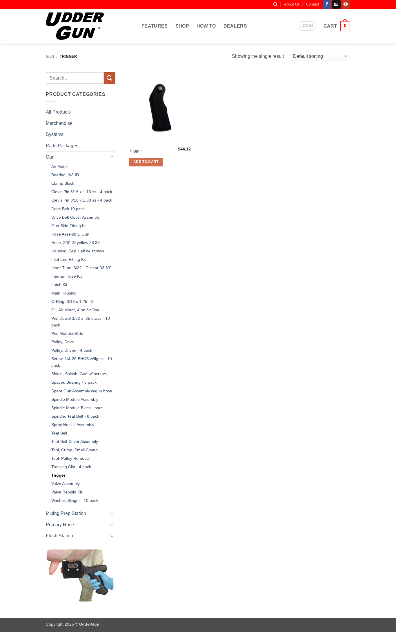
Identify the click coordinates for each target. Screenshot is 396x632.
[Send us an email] (336, 4)
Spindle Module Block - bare (77, 407)
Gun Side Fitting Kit (69, 225)
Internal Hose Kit (66, 276)
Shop (182, 26)
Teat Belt (59, 433)
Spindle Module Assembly (74, 399)
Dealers (235, 26)
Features (154, 26)
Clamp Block (62, 183)
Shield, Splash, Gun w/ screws (79, 373)
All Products (58, 111)
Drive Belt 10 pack (68, 209)
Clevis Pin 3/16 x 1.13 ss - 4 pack (81, 191)
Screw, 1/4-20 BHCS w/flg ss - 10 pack (81, 362)
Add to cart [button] (146, 162)
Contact (312, 4)
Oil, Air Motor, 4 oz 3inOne (75, 310)
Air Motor (59, 166)
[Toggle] (111, 156)
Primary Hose (60, 524)
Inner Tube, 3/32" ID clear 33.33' (81, 267)
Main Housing (64, 293)
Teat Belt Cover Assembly (74, 441)
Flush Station (59, 535)
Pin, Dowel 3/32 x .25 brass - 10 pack (80, 321)
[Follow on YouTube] (345, 4)
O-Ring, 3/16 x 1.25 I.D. (73, 301)
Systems (54, 134)
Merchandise (59, 123)
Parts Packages (62, 145)
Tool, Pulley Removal (70, 458)
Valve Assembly (65, 483)
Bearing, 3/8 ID (65, 175)
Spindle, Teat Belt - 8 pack (75, 416)
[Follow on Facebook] (327, 4)
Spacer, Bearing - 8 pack (74, 382)
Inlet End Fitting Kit (68, 259)
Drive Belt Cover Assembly (75, 217)
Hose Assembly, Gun (70, 234)
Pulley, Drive (62, 342)
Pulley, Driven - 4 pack (71, 350)
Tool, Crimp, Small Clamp (74, 450)
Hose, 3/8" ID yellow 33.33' (76, 242)
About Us (292, 4)
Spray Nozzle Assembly (72, 424)
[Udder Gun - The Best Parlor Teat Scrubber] (75, 26)
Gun (50, 56)
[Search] (275, 4)
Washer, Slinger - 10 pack (74, 500)
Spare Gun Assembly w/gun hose (81, 391)
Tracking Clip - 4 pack (71, 466)
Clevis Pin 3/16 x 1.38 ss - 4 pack (81, 200)
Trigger (58, 475)
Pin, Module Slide (67, 333)
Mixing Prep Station (66, 513)
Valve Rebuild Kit (66, 492)
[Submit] (109, 78)
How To (206, 26)
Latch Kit (59, 284)
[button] (306, 26)
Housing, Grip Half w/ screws (77, 251)
